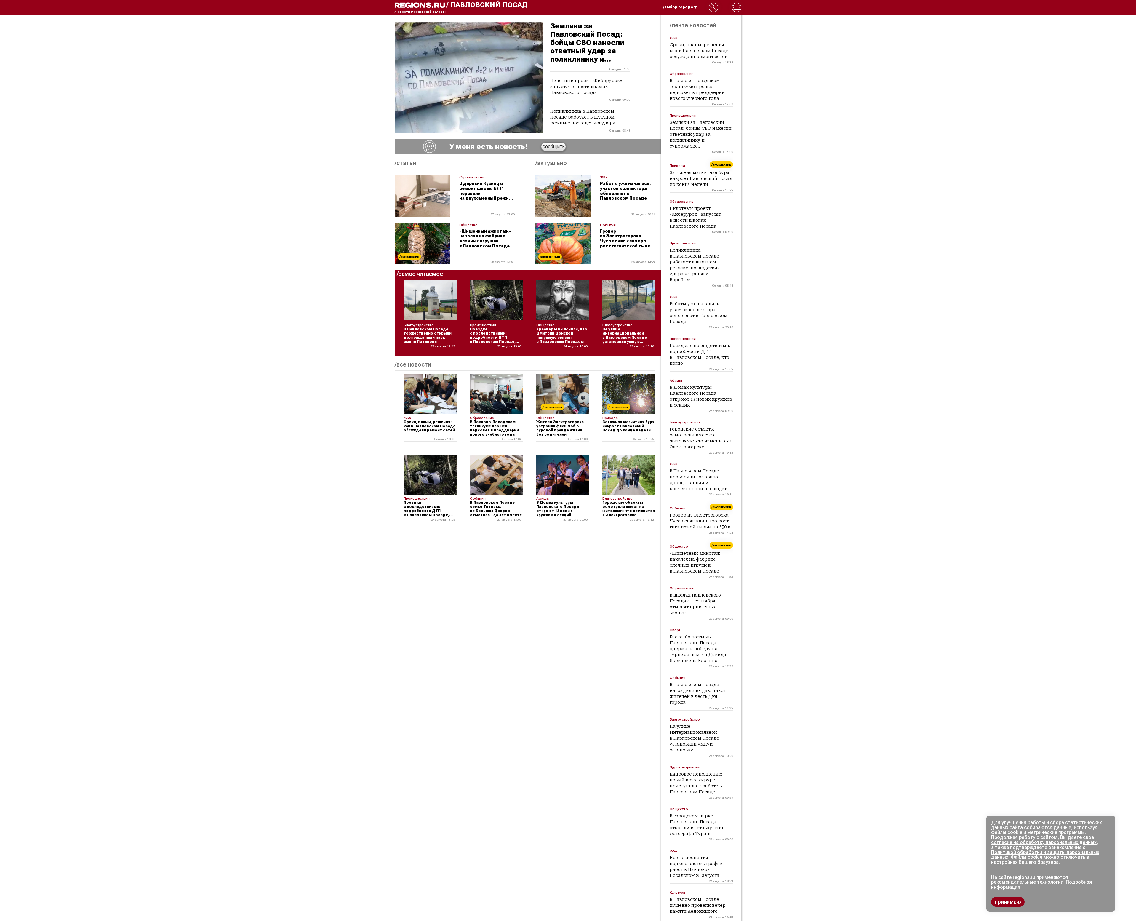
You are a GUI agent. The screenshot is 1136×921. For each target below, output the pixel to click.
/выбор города (678, 7)
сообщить (554, 146)
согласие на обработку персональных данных (1044, 842)
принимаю (1008, 902)
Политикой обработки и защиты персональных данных (1045, 855)
